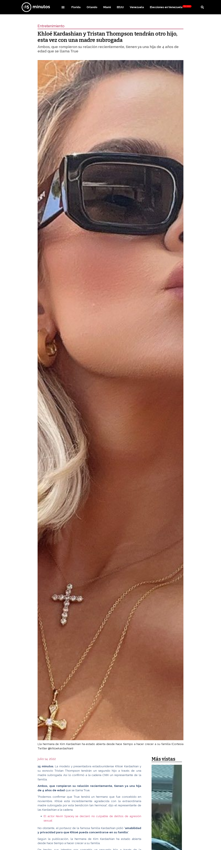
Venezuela (137, 7)
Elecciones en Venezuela (170, 7)
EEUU (120, 7)
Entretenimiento (51, 26)
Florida (76, 7)
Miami (107, 7)
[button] (62, 7)
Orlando (92, 7)
